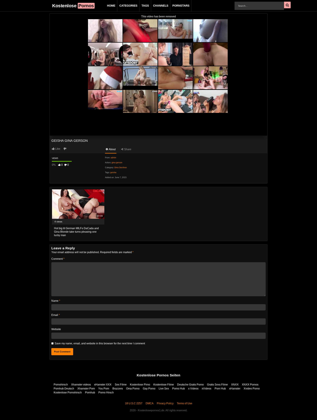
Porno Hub (178, 388)
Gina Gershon (120, 167)
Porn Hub (220, 388)
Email (55, 315)
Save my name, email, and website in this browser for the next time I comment (100, 343)
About (112, 149)
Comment (57, 258)
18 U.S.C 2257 (133, 403)
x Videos (193, 388)
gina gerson (117, 162)
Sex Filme (121, 384)
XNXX (235, 384)
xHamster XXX (102, 384)
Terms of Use (184, 403)
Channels (155, 5)
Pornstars (175, 5)
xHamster (234, 388)
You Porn (103, 388)
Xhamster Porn (86, 388)
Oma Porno (133, 388)
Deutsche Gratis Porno (190, 384)
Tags (140, 5)
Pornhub (90, 392)
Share (127, 149)
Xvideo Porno (252, 388)
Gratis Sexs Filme (217, 384)
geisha (113, 172)
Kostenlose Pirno (140, 384)
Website (56, 329)
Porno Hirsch (106, 392)
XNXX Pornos (250, 384)
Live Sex (164, 388)
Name (55, 300)
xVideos (206, 388)
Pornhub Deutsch (64, 388)
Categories (123, 5)
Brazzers (117, 388)
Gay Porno (149, 388)
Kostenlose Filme (163, 384)
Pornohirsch (61, 384)
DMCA (150, 403)
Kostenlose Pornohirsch (68, 392)
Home (106, 5)
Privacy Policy (165, 403)
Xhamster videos (81, 384)
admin (113, 157)
